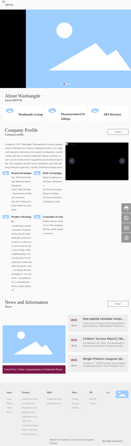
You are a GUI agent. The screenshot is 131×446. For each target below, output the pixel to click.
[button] (61, 84)
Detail (118, 132)
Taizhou (53, 443)
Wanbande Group (30, 114)
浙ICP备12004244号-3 (112, 441)
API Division (112, 114)
